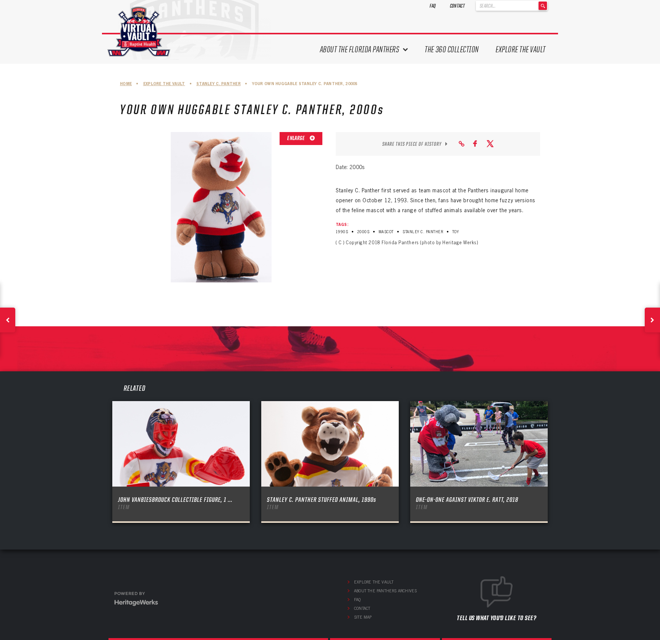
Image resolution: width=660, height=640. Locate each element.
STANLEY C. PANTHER (218, 83)
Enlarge (296, 138)
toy (455, 231)
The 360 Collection (452, 49)
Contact (457, 5)
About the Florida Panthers (360, 49)
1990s (342, 231)
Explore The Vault (521, 49)
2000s (363, 231)
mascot (386, 231)
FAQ (433, 5)
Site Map (363, 617)
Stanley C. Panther (423, 231)
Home (126, 83)
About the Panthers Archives (385, 590)
